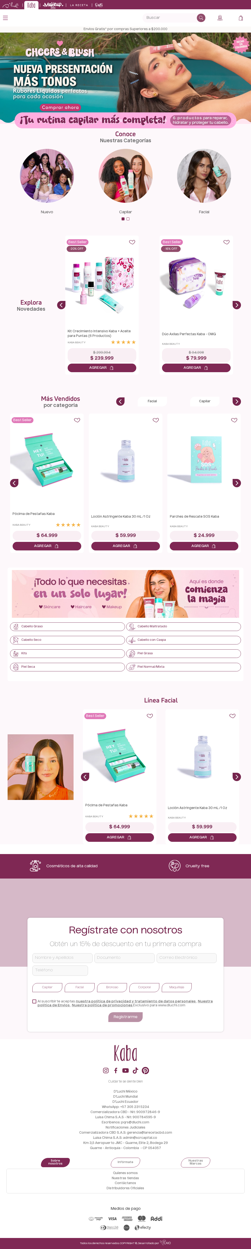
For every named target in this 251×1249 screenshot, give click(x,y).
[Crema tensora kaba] (41, 767)
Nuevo (47, 212)
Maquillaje (176, 987)
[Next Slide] (236, 305)
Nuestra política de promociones (102, 1005)
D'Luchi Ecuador (125, 1102)
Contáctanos (125, 1183)
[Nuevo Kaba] (47, 201)
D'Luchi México (126, 1091)
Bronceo (112, 987)
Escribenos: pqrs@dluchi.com (125, 1122)
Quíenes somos (125, 1173)
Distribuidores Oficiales (125, 1188)
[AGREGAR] (102, 368)
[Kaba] (125, 594)
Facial (204, 212)
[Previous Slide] (61, 305)
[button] (123, 218)
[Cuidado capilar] (125, 201)
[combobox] (173, 18)
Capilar (125, 212)
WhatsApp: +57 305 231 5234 (125, 1107)
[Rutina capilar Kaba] (125, 120)
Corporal (144, 987)
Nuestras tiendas (125, 1178)
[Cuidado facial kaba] (204, 201)
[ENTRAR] (220, 18)
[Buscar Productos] (201, 18)
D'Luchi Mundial (125, 1096)
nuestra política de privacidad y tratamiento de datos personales (136, 1001)
